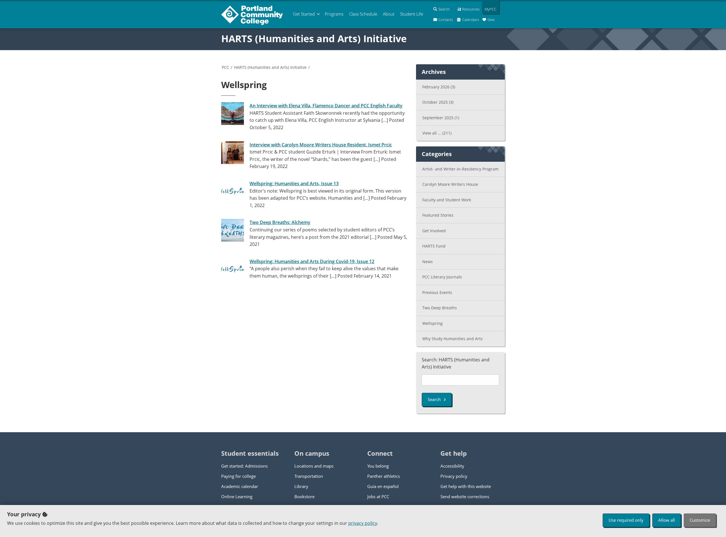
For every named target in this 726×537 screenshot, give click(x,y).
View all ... (436, 133)
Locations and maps (314, 466)
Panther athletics (383, 476)
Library (301, 486)
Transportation (308, 476)
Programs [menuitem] (334, 14)
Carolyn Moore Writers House (450, 184)
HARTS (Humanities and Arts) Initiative (314, 38)
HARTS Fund (434, 246)
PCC (225, 67)
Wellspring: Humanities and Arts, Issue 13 (294, 183)
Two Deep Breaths (439, 307)
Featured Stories (437, 215)
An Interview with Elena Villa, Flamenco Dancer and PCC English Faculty (326, 106)
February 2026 (438, 87)
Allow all (666, 520)
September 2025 (440, 117)
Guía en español (383, 486)
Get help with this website (465, 486)
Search (434, 399)
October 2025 (437, 102)
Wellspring (432, 323)
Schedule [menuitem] (363, 14)
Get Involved (434, 230)
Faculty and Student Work (446, 200)
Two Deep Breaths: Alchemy (280, 222)
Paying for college (238, 476)
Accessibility (452, 466)
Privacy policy (453, 476)
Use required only (626, 520)
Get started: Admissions (244, 466)
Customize (700, 520)
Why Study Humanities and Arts (452, 338)
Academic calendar (239, 486)
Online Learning (236, 496)
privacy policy (362, 523)
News (427, 261)
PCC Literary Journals (442, 277)
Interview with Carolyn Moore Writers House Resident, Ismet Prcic (321, 145)
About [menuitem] (388, 14)
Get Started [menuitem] (304, 14)
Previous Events (437, 292)
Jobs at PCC (378, 496)
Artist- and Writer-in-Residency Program (460, 169)
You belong (378, 466)
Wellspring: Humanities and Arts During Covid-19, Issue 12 (312, 261)
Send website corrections (464, 496)
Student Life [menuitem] (411, 14)
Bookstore (304, 496)
